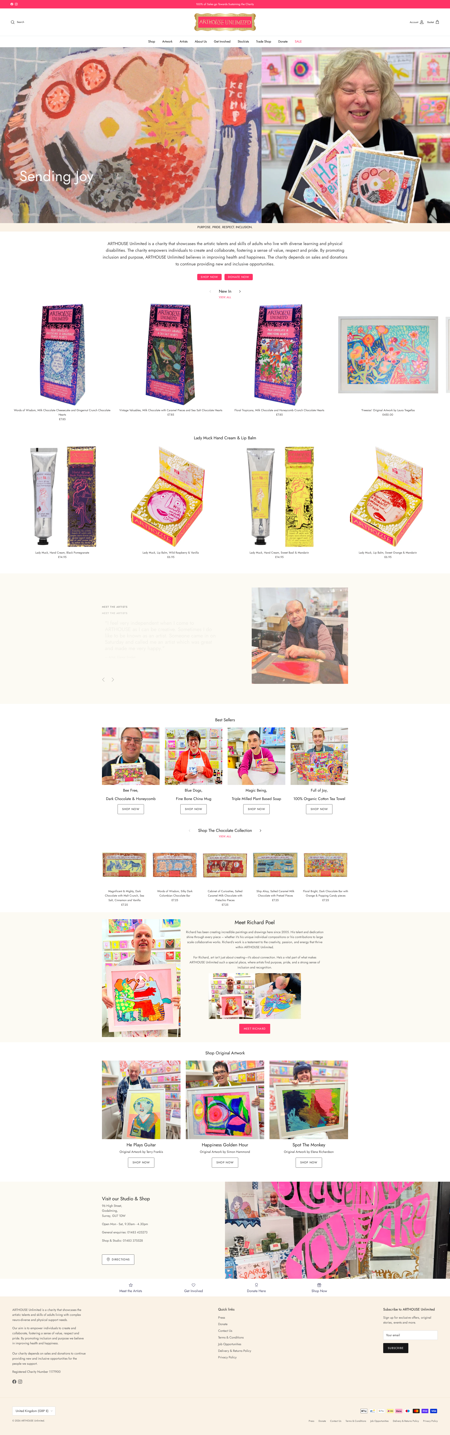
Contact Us (225, 1330)
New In (225, 291)
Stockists (243, 41)
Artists (184, 41)
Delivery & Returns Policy (234, 1351)
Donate (283, 41)
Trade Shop (263, 41)
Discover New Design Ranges (225, 4)
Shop (151, 41)
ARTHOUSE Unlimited (32, 1420)
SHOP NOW (130, 809)
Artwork (167, 41)
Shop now (209, 277)
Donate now (238, 277)
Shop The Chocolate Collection (225, 830)
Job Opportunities (229, 1344)
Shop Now (32, 206)
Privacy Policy (227, 1357)
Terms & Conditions (231, 1337)
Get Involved (222, 41)
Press (221, 1317)
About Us (201, 41)
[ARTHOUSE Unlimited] (225, 22)
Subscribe (396, 1348)
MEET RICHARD (255, 1029)
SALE (298, 41)
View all (225, 297)
